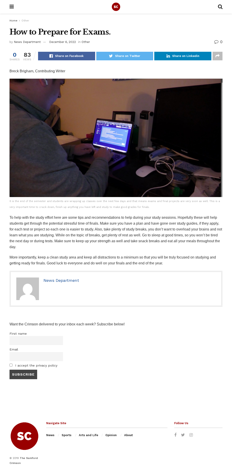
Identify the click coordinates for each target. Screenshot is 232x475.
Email (14, 349)
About (128, 435)
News (50, 435)
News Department (27, 42)
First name (18, 333)
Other (25, 20)
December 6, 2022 (62, 42)
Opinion (111, 435)
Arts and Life (88, 435)
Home (13, 20)
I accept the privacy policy (35, 365)
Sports (66, 435)
